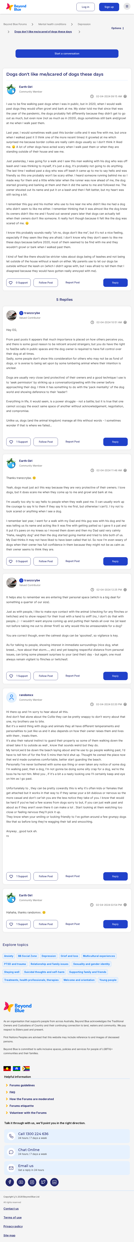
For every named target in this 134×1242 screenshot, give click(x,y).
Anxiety (8, 955)
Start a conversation (67, 53)
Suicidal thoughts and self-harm (44, 971)
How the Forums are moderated (32, 1099)
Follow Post (46, 282)
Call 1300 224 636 (33, 1134)
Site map (9, 1235)
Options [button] (116, 28)
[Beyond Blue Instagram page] (32, 1183)
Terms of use (12, 1217)
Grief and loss (69, 955)
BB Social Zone (27, 955)
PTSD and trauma (15, 963)
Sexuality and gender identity (91, 963)
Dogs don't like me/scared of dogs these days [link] (43, 31)
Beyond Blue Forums (20, 7)
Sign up (109, 6)
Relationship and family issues (49, 963)
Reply (115, 282)
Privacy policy (13, 1226)
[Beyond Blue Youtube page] (21, 1183)
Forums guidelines (22, 1085)
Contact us (11, 1208)
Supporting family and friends (87, 971)
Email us (26, 1166)
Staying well (11, 971)
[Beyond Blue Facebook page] (9, 1183)
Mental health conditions (52, 24)
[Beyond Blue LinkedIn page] (54, 1183)
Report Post (73, 282)
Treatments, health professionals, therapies (31, 979)
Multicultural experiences (99, 955)
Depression (84, 24)
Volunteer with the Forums (28, 1112)
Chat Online (29, 1150)
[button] (10, 283)
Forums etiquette (22, 1106)
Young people (108, 979)
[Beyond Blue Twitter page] (43, 1183)
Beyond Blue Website (24, 1007)
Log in (85, 6)
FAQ (12, 1092)
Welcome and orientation (79, 979)
